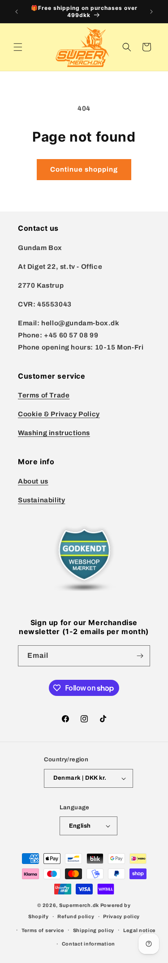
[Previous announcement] (16, 12)
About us (33, 481)
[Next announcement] (151, 12)
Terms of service (43, 930)
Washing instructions (54, 432)
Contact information (88, 943)
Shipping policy (94, 930)
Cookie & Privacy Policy (59, 414)
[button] (18, 47)
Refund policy (75, 916)
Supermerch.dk (79, 905)
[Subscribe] (140, 655)
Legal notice (139, 930)
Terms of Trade (43, 395)
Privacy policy (121, 916)
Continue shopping (84, 169)
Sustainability (41, 500)
